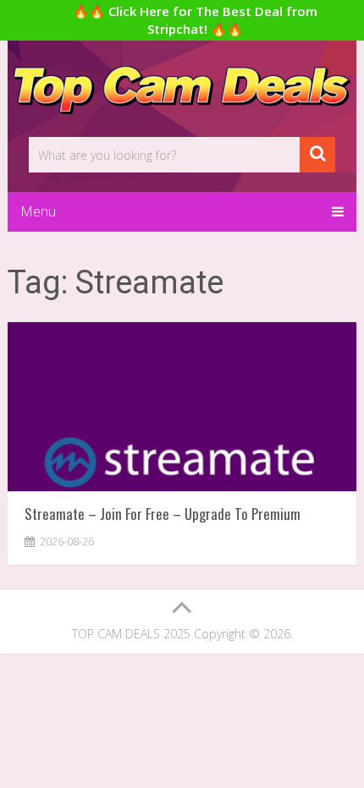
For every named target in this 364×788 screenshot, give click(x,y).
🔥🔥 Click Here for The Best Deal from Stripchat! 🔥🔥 (195, 20)
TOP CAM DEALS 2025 (131, 634)
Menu (38, 211)
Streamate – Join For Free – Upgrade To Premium (163, 513)
